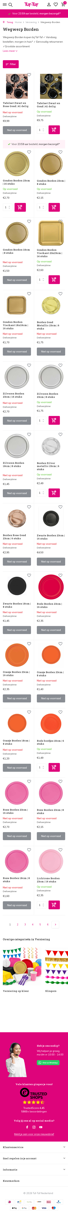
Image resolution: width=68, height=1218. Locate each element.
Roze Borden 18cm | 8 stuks (16, 880)
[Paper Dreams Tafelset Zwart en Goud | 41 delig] (51, 86)
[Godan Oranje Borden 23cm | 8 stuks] (51, 655)
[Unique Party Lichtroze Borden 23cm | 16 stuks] (51, 861)
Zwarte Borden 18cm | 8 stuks (17, 605)
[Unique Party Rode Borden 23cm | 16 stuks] (51, 586)
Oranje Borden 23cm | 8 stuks (50, 674)
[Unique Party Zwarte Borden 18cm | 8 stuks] (17, 586)
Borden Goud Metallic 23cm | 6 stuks (48, 325)
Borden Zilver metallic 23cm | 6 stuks (48, 466)
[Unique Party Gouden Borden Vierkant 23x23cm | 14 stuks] (51, 233)
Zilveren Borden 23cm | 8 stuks (47, 395)
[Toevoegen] (54, 129)
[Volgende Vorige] (55, 924)
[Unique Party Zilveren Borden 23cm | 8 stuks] (51, 376)
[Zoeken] (9, 5)
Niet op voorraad (17, 130)
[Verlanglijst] (56, 4)
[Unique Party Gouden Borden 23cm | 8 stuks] (51, 163)
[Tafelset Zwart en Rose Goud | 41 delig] (17, 86)
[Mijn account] (49, 5)
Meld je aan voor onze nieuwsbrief (34, 1134)
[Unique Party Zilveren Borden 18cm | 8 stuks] (17, 446)
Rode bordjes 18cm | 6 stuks (50, 742)
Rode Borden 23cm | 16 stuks (49, 605)
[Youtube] (40, 1127)
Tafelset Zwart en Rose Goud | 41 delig (16, 104)
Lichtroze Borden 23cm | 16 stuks (48, 880)
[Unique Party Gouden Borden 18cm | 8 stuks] (17, 233)
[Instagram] (34, 1127)
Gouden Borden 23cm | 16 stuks (16, 182)
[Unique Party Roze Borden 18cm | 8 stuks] (17, 861)
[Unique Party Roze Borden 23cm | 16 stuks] (17, 793)
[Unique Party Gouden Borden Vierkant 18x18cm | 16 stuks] (17, 305)
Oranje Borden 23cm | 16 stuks (16, 673)
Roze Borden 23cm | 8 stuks (50, 811)
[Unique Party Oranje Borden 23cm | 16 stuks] (17, 655)
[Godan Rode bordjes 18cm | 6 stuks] (51, 723)
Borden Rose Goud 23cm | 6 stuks (14, 537)
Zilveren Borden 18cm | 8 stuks (13, 464)
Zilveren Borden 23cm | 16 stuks (13, 395)
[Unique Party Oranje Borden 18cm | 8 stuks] (17, 723)
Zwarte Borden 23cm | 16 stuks (51, 537)
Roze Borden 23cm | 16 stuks (15, 811)
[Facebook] (27, 1127)
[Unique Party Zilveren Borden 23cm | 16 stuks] (17, 376)
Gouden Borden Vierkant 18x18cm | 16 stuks (15, 325)
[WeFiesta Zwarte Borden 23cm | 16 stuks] (51, 518)
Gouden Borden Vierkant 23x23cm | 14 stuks (49, 253)
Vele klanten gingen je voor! (34, 1084)
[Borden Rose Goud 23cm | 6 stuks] (17, 518)
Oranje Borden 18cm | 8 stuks (16, 742)
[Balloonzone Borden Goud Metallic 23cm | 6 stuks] (51, 305)
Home (18, 22)
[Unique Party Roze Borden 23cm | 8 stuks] (51, 793)
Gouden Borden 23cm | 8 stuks (51, 182)
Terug (9, 22)
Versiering (31, 22)
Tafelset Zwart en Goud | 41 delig (48, 105)
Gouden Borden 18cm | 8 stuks (16, 251)
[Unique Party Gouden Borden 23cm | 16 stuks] (17, 163)
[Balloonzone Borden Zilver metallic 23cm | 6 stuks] (51, 446)
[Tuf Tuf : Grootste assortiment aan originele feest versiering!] (34, 4)
